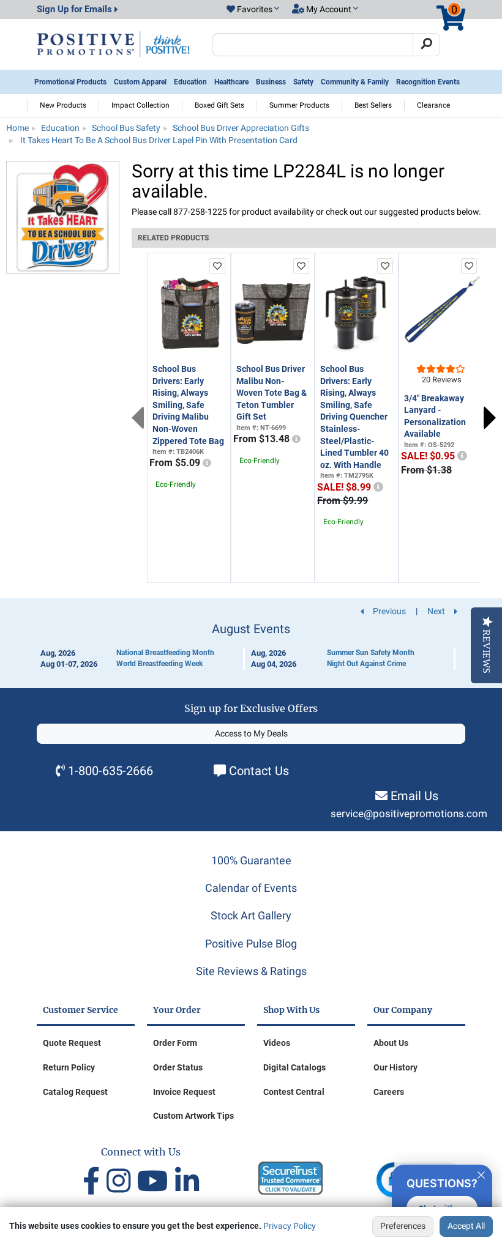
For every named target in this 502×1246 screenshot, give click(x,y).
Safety (303, 82)
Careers (388, 1092)
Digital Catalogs (294, 1067)
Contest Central (293, 1092)
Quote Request (72, 1043)
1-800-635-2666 (110, 770)
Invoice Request (184, 1092)
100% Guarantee (251, 860)
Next (490, 418)
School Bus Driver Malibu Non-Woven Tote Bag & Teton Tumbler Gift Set (271, 392)
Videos (276, 1043)
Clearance (433, 105)
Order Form (175, 1043)
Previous (138, 418)
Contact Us (259, 770)
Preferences (402, 1226)
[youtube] (156, 1181)
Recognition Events (428, 82)
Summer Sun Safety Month (370, 652)
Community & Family (355, 82)
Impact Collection (140, 105)
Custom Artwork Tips (193, 1116)
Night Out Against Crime (366, 663)
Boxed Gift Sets (219, 105)
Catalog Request (75, 1092)
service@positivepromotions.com (409, 814)
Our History (395, 1067)
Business (271, 82)
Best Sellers (373, 105)
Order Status (178, 1067)
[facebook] (95, 1181)
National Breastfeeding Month (165, 652)
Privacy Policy (289, 1226)
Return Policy (69, 1067)
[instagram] (122, 1181)
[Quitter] (481, 1173)
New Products (63, 105)
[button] (253, 10)
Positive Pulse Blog (251, 943)
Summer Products (299, 105)
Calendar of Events (251, 887)
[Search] (426, 44)
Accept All (466, 1226)
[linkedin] (187, 1181)
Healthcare (231, 82)
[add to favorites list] (217, 266)
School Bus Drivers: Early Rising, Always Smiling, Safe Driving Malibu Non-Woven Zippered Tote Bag (188, 405)
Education (190, 82)
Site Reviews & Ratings (251, 971)
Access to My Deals (251, 733)
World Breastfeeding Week (159, 663)
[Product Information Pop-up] (207, 463)
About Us (390, 1043)
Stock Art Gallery (251, 915)
